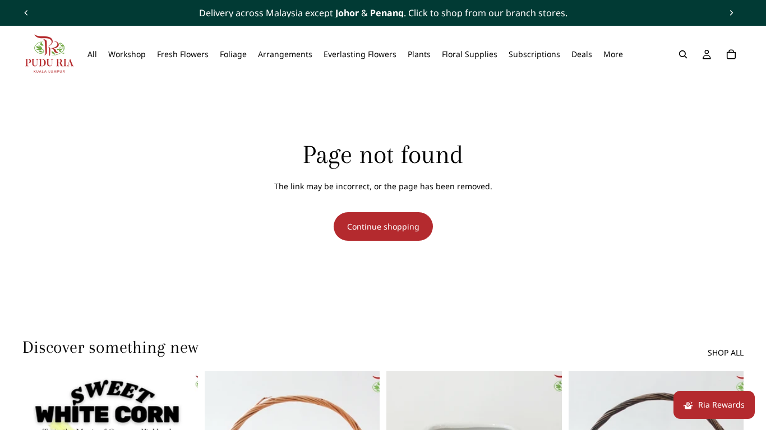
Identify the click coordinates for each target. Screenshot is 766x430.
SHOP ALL (726, 352)
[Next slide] (731, 13)
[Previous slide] (26, 13)
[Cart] (731, 54)
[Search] (683, 54)
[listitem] (613, 54)
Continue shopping (383, 226)
